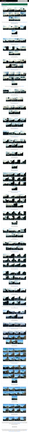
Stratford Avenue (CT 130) (18, 43)
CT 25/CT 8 (22, 86)
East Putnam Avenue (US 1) (16, 362)
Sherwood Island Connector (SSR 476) (16, 191)
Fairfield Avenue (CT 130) (16, 102)
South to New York (14, 426)
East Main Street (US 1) (18, 306)
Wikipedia (13, 431)
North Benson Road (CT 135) (16, 136)
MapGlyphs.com (18, 431)
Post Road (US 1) (16, 169)
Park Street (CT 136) (20, 208)
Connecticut (5, 2)
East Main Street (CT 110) (15, 22)
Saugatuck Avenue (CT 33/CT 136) (13, 208)
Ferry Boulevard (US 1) (24, 22)
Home (2, 2)
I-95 (10, 2)
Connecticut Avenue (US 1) (16, 251)
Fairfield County (25, 6)
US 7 (15, 238)
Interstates (8, 2)
